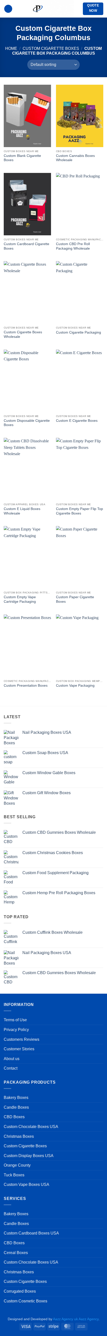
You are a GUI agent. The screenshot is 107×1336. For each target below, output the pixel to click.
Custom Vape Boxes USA (26, 1184)
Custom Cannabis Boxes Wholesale (75, 158)
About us (11, 1059)
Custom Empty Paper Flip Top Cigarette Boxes (79, 511)
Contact (10, 1068)
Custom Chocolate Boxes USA (31, 1126)
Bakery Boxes (16, 1097)
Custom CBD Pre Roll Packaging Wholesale (73, 246)
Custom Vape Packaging (75, 685)
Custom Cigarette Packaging (78, 332)
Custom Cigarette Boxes (51, 48)
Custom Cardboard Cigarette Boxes (26, 246)
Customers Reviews (21, 1039)
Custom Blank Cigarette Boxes (22, 158)
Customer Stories (19, 1049)
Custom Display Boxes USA (29, 1156)
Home (11, 48)
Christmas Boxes (19, 1136)
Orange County (17, 1165)
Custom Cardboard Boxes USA (31, 1233)
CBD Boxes (14, 1117)
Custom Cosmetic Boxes (25, 1301)
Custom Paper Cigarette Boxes (75, 599)
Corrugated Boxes (20, 1291)
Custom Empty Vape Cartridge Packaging (20, 599)
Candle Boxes (16, 1107)
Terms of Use (15, 1020)
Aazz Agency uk (65, 1319)
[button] (8, 9)
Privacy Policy (16, 1029)
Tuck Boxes (14, 1175)
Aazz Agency (89, 1319)
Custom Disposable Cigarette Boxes (27, 423)
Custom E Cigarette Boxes (77, 421)
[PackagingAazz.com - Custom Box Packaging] (52, 9)
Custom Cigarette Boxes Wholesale (23, 334)
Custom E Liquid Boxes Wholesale (22, 511)
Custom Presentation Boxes (26, 685)
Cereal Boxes (16, 1253)
